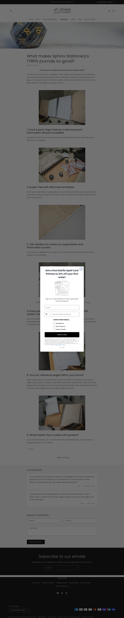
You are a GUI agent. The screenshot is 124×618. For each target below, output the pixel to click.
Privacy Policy (58, 344)
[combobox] (48, 314)
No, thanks (62, 347)
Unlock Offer (62, 335)
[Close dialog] (81, 269)
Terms (63, 344)
